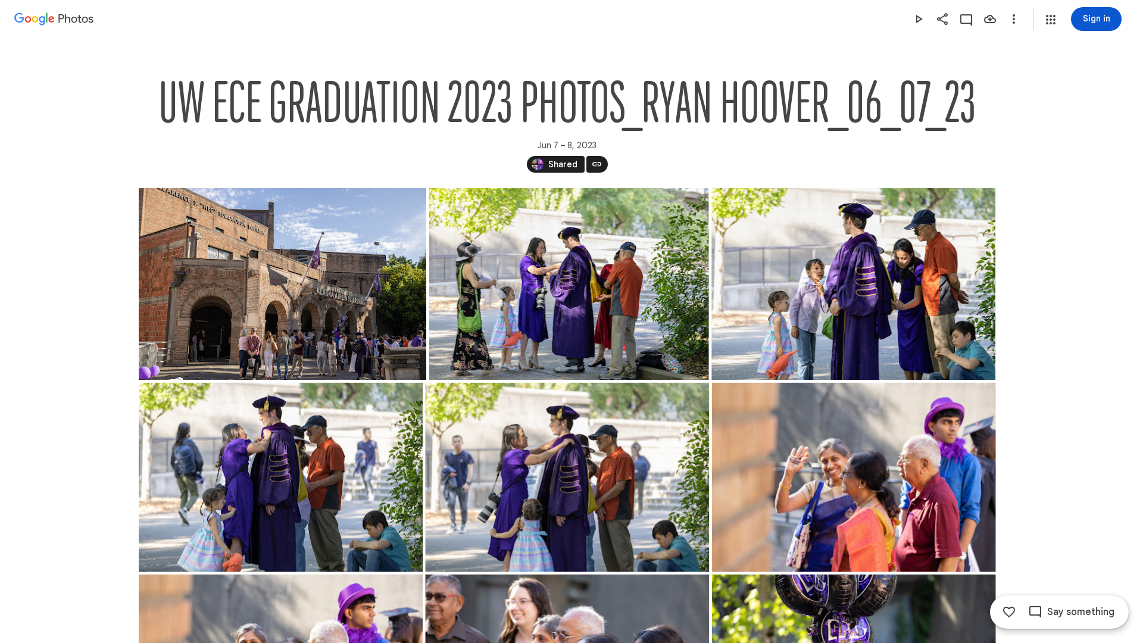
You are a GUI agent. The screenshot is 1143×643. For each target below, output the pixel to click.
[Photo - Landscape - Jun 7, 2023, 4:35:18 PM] (567, 477)
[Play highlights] (918, 19)
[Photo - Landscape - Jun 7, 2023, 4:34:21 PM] (853, 284)
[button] (1051, 20)
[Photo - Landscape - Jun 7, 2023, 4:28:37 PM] (568, 284)
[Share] (942, 19)
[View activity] (966, 19)
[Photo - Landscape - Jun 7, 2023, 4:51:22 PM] (853, 477)
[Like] (1009, 612)
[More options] (1014, 19)
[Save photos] (990, 19)
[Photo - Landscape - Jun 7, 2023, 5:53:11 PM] (282, 284)
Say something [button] (1080, 612)
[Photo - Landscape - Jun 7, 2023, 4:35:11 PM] (281, 477)
